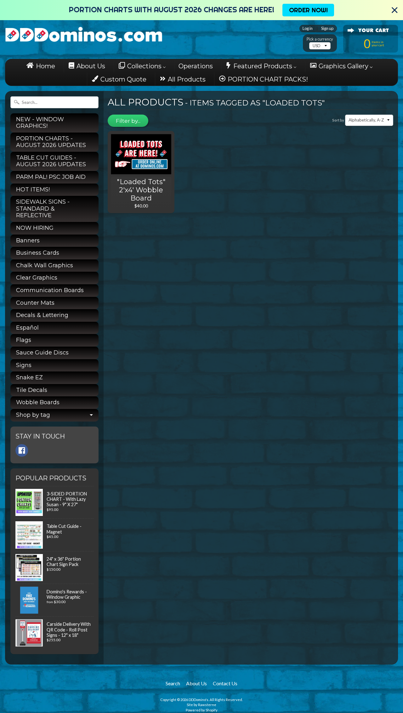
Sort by (338, 120)
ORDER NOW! (308, 10)
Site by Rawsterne (201, 705)
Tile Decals (31, 390)
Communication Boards (50, 290)
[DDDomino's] (83, 33)
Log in (308, 28)
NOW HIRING (35, 227)
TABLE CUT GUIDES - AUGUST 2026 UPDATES (51, 161)
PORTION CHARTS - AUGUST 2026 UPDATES (51, 142)
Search (173, 683)
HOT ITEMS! (33, 189)
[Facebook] (21, 450)
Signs (23, 365)
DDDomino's (198, 700)
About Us (196, 683)
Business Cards (37, 252)
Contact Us (225, 683)
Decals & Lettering (42, 315)
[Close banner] (394, 10)
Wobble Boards (38, 402)
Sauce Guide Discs (42, 352)
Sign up (327, 28)
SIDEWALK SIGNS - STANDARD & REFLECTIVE (43, 208)
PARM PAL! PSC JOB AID (51, 176)
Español (27, 327)
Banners (28, 240)
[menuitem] (43, 65)
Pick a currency (320, 39)
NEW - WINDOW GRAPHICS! (40, 123)
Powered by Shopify (202, 710)
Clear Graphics (36, 277)
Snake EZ (29, 377)
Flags (23, 340)
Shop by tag (33, 414)
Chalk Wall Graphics (44, 265)
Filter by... (128, 121)
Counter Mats (35, 302)
